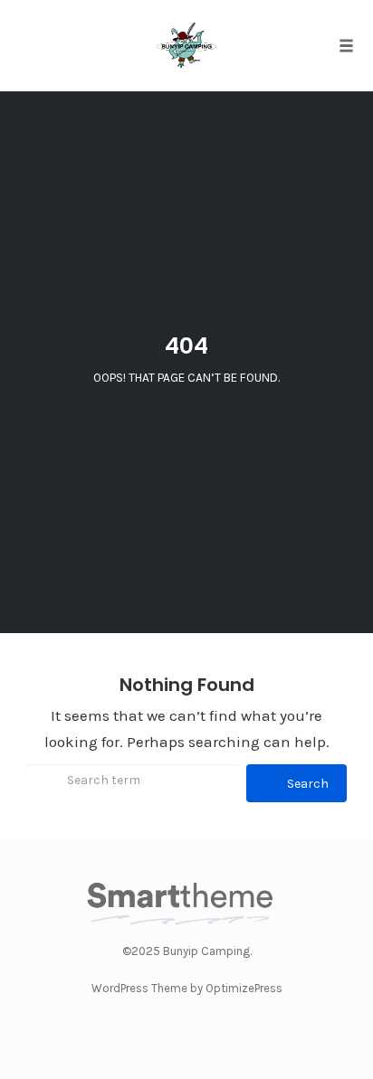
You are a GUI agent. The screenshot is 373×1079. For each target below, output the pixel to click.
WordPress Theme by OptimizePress (186, 988)
